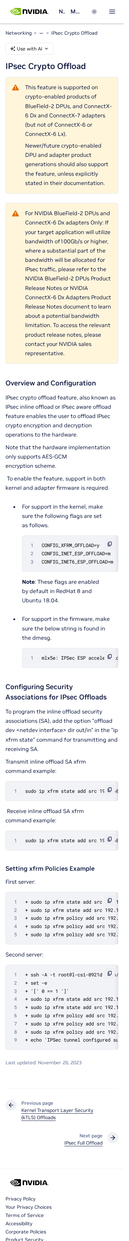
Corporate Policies (26, 1232)
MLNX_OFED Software (77, 11)
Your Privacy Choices (29, 1207)
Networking (62, 11)
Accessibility (19, 1223)
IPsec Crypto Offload (74, 33)
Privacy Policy (20, 1199)
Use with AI (29, 49)
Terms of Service (25, 1215)
